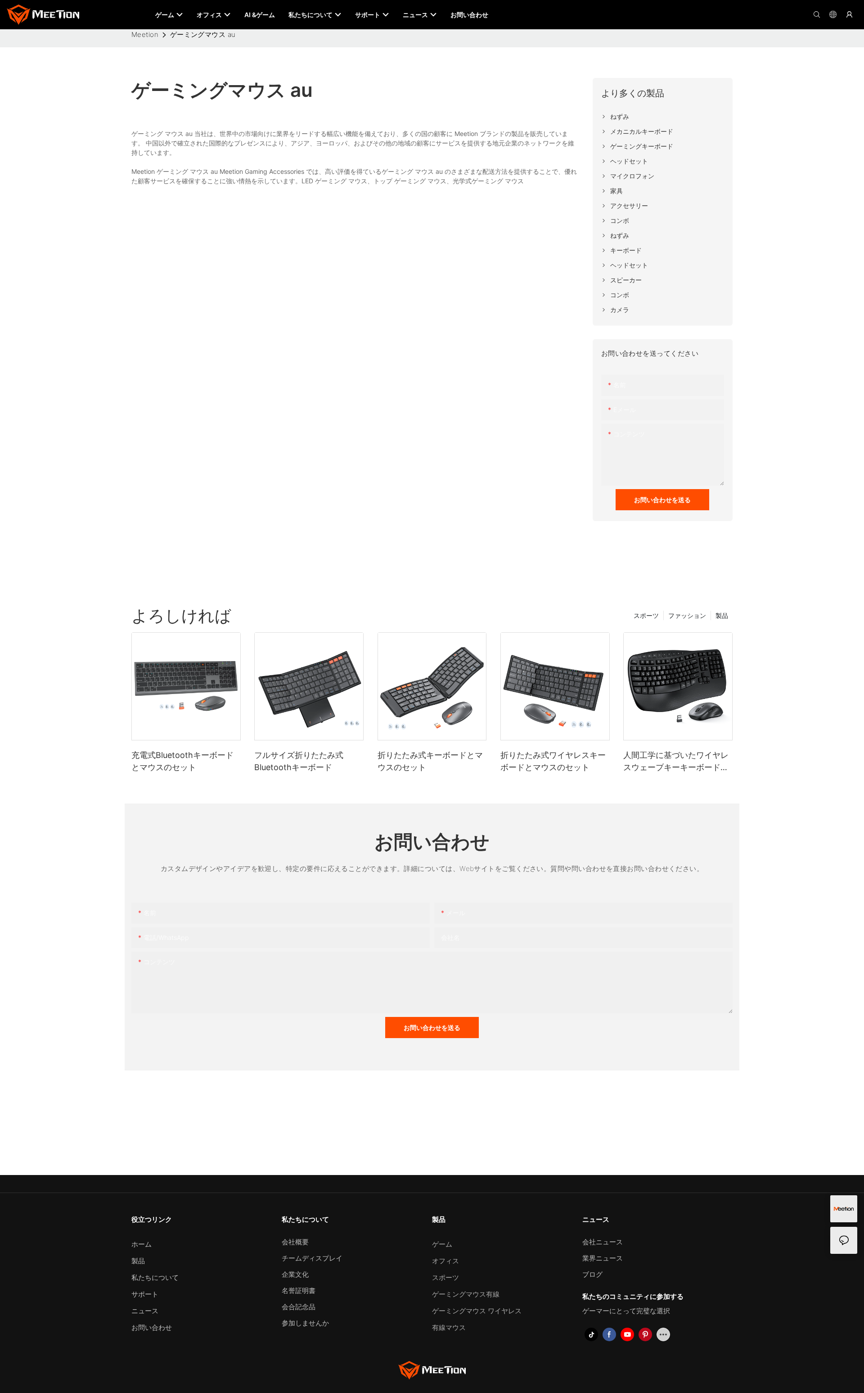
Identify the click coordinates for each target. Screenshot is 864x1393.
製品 (722, 615)
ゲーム (442, 1244)
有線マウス (449, 1327)
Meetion (144, 34)
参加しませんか (305, 1323)
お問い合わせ (151, 1327)
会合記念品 (298, 1306)
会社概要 (295, 1242)
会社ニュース (602, 1242)
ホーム (141, 1244)
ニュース (144, 1311)
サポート (144, 1294)
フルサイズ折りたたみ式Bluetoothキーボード (298, 761)
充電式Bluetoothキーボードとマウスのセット (182, 761)
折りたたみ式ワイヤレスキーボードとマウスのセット (553, 761)
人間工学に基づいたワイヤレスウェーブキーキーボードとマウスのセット (676, 761)
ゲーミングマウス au (203, 34)
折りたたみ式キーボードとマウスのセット (430, 761)
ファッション (687, 615)
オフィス (445, 1261)
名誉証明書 (298, 1290)
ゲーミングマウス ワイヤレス (477, 1311)
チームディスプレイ (312, 1258)
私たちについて (155, 1277)
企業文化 (295, 1274)
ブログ (592, 1274)
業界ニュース (602, 1258)
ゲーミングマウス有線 (466, 1294)
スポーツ (646, 615)
